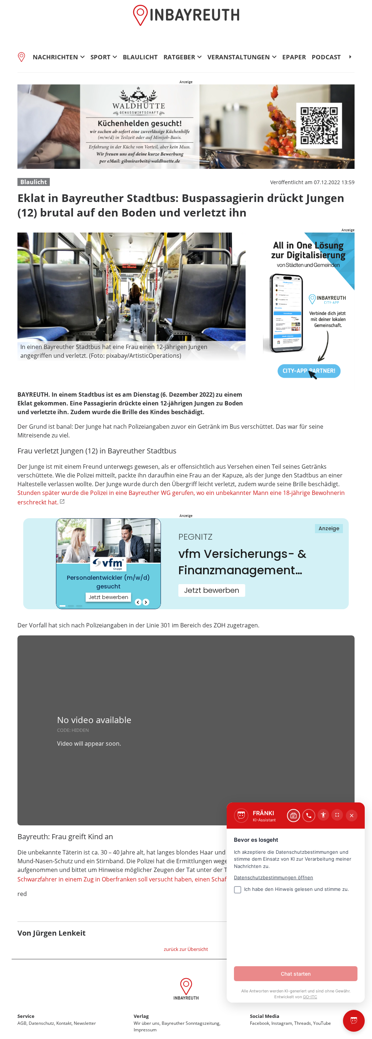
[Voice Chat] (308, 815)
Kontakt (64, 1023)
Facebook (259, 1023)
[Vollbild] (337, 815)
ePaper (294, 57)
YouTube (322, 1023)
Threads (302, 1023)
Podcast (326, 57)
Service (26, 1016)
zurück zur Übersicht (186, 949)
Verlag (141, 1016)
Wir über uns (146, 1023)
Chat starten (296, 974)
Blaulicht (140, 57)
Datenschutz (41, 1023)
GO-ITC (310, 996)
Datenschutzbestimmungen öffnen (273, 877)
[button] (131, 351)
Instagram (281, 1023)
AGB (22, 1023)
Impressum (145, 1030)
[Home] (23, 57)
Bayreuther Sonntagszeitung (190, 1023)
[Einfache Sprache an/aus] (323, 815)
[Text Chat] (293, 815)
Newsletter (85, 1023)
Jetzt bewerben (211, 590)
